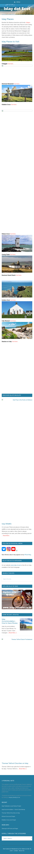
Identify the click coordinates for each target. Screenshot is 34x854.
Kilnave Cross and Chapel (8, 816)
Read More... (6, 535)
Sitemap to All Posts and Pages (10, 828)
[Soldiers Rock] (17, 298)
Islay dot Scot (17, 8)
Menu (18, 2)
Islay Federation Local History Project (11, 806)
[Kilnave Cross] (17, 111)
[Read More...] (13, 633)
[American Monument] (17, 66)
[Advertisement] (17, 368)
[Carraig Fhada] (17, 252)
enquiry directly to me (14, 797)
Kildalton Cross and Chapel (9, 820)
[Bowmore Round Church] (17, 273)
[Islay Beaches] (17, 339)
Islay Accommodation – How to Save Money (10, 621)
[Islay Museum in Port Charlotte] (17, 319)
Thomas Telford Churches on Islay (15, 763)
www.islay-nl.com (16, 565)
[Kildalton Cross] (17, 102)
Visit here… (11, 63)
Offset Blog (27, 554)
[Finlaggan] (17, 61)
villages (28, 22)
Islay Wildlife (6, 524)
